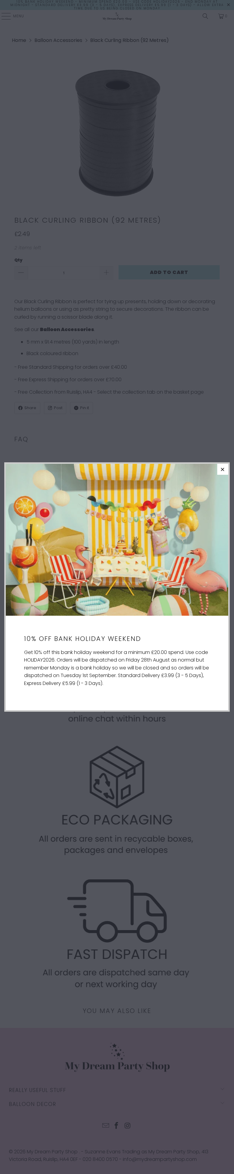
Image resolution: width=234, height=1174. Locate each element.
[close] (222, 469)
